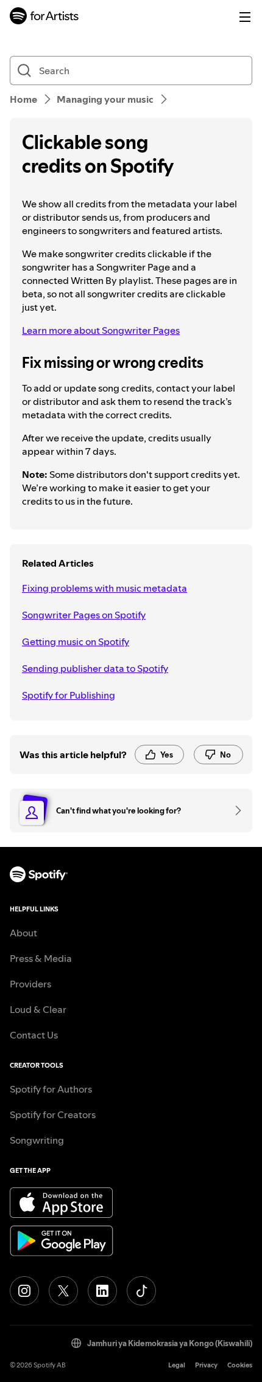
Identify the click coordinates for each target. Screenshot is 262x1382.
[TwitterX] (63, 1290)
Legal (176, 1365)
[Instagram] (24, 1290)
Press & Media (41, 958)
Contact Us (34, 1035)
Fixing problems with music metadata (104, 588)
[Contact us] (234, 810)
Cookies (239, 1365)
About (23, 932)
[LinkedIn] (102, 1290)
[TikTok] (141, 1290)
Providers (30, 983)
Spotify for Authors (51, 1089)
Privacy (206, 1365)
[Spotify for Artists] (44, 17)
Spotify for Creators (53, 1114)
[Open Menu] (245, 17)
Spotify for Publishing (68, 695)
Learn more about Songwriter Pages (101, 330)
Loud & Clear (38, 1009)
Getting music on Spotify (75, 641)
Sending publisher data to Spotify (95, 668)
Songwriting (37, 1140)
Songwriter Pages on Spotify (84, 614)
